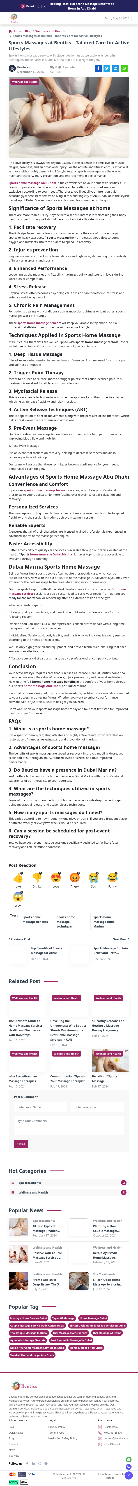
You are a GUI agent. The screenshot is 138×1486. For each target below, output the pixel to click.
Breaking (32, 6)
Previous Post (20, 939)
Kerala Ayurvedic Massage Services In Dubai (37, 1347)
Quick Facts (16, 1432)
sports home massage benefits (39, 323)
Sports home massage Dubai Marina (104, 921)
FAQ (11, 1426)
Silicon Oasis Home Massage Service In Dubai (98, 1325)
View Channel (111, 1444)
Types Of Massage (63, 1318)
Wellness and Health (50, 31)
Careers (13, 1444)
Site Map (14, 1455)
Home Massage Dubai (93, 1318)
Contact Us (111, 1426)
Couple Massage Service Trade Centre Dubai (37, 1325)
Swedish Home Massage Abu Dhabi (32, 1355)
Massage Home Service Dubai (28, 1318)
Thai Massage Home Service (70, 1333)
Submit (21, 1143)
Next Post (120, 939)
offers (12, 1449)
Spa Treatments (30, 1183)
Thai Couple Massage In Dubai (28, 1333)
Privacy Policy (56, 1426)
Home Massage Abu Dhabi (86, 1347)
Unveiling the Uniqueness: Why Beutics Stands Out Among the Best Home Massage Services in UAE (68, 1030)
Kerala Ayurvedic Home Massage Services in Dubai (105, 1257)
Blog (28, 31)
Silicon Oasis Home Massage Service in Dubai (106, 1284)
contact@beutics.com (116, 1438)
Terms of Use (56, 1432)
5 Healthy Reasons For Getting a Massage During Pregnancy (108, 1025)
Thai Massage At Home (107, 1333)
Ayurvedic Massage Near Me (27, 1340)
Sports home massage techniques (66, 921)
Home (17, 31)
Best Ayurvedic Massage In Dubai (71, 1340)
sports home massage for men (45, 490)
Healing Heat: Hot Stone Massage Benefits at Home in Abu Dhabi (82, 6)
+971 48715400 (112, 1432)
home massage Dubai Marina (51, 554)
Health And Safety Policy (62, 1438)
